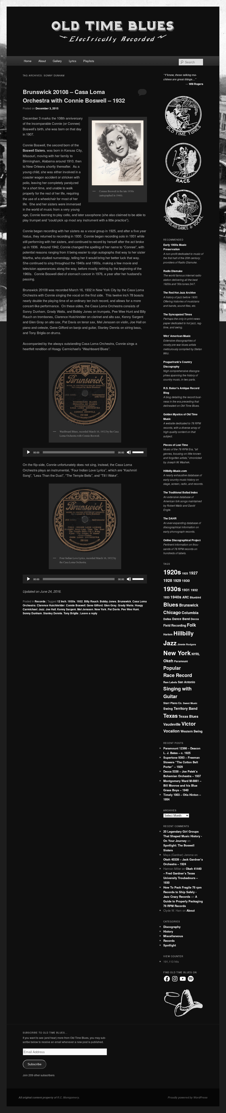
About (42, 61)
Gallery (57, 61)
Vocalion (171, 731)
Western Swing (191, 731)
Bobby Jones (108, 601)
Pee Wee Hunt (130, 609)
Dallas (167, 619)
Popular (172, 667)
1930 (186, 580)
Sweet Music (190, 703)
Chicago (172, 612)
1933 (166, 597)
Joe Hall (51, 609)
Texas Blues (188, 716)
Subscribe (34, 1064)
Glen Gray (110, 605)
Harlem (168, 634)
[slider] (138, 452)
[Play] (28, 452)
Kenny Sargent (66, 609)
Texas (170, 715)
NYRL (196, 654)
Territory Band (186, 708)
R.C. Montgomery (68, 1097)
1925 (185, 573)
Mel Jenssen (85, 609)
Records (40, 601)
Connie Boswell (75, 605)
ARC (185, 597)
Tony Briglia (71, 613)
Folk (191, 625)
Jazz (41, 609)
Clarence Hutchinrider (51, 605)
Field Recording (174, 625)
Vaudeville (172, 724)
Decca (195, 619)
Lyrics (72, 61)
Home (27, 61)
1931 (186, 589)
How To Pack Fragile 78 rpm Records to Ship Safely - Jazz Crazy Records (182, 892)
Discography (172, 927)
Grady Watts (126, 605)
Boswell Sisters (34, 150)
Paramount (181, 661)
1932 (80, 601)
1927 (193, 573)
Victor (188, 723)
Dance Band (181, 619)
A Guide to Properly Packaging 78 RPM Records (183, 901)
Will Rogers (196, 84)
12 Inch (61, 601)
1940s (175, 597)
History (168, 931)
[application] (85, 452)
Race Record (177, 675)
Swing (168, 708)
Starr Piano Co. (172, 703)
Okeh (168, 661)
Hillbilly (183, 633)
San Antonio (186, 682)
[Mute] (129, 452)
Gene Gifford (95, 605)
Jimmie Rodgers (186, 644)
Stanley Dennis (52, 613)
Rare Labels (170, 682)
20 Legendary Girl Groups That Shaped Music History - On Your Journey (182, 836)
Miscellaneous (173, 936)
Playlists (88, 61)
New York (100, 609)
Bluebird (195, 597)
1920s (172, 571)
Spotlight (169, 945)
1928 (167, 580)
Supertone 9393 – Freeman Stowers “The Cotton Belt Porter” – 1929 (181, 762)
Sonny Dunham (32, 613)
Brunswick (124, 601)
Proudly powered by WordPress (187, 1097)
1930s (71, 601)
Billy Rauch (91, 601)
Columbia (190, 612)
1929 (177, 580)
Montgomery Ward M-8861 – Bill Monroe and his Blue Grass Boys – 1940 (182, 785)
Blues (170, 604)
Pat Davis (114, 609)
